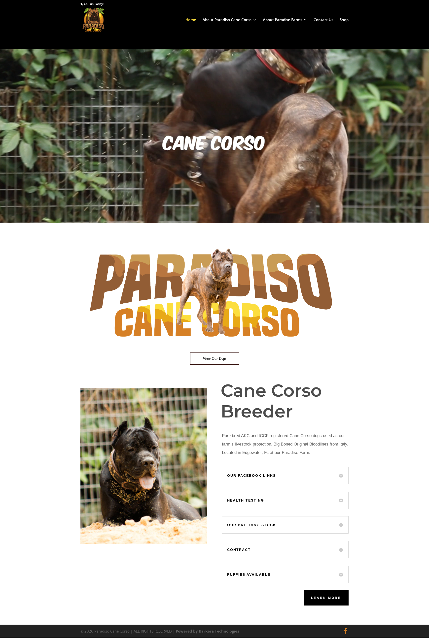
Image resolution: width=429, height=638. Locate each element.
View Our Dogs (214, 358)
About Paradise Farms (282, 20)
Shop (344, 20)
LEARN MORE (326, 598)
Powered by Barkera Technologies (207, 631)
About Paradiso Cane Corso (227, 20)
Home (190, 20)
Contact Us (323, 20)
